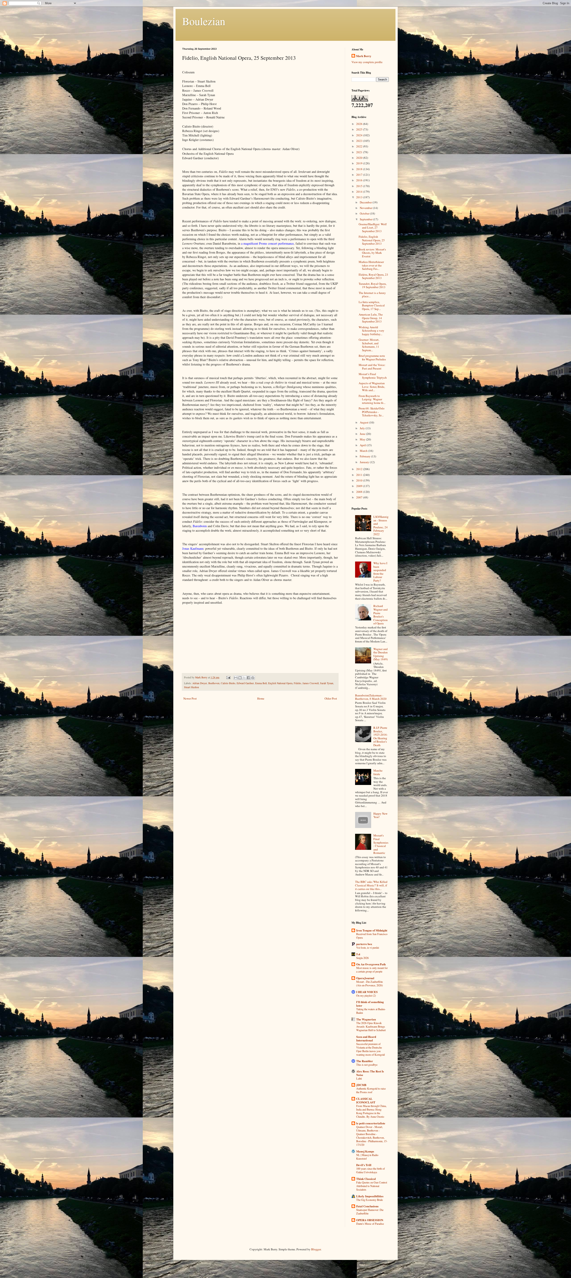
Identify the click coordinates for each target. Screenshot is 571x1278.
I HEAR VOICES (367, 992)
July (363, 428)
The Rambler (364, 1061)
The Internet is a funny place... (372, 294)
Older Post (331, 698)
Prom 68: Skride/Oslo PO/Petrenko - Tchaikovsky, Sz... (372, 411)
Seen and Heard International (366, 1038)
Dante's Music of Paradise (370, 1223)
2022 (359, 146)
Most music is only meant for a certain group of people (372, 969)
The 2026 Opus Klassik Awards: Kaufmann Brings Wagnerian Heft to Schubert (371, 1026)
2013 (359, 197)
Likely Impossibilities (369, 1196)
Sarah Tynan (326, 683)
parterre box (364, 944)
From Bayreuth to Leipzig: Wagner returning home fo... (372, 399)
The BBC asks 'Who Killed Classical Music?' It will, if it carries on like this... (371, 885)
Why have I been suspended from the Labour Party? (380, 571)
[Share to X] (244, 677)
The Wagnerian (366, 1019)
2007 (359, 497)
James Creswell (310, 683)
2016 (359, 180)
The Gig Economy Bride (369, 1200)
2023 (359, 141)
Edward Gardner (245, 683)
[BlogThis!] (240, 677)
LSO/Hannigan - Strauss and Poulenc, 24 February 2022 (381, 525)
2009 (359, 486)
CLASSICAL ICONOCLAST (365, 1100)
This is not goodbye (366, 1064)
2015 (359, 186)
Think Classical (366, 1179)
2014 (359, 192)
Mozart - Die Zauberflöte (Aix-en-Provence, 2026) (369, 983)
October (365, 213)
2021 (359, 152)
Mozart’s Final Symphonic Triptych (373, 376)
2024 (359, 135)
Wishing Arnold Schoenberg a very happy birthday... (371, 330)
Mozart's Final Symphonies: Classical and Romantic (380, 844)
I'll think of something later (370, 1004)
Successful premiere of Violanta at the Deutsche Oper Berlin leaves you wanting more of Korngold (370, 1049)
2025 (359, 129)
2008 (359, 492)
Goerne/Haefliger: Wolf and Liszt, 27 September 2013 (373, 227)
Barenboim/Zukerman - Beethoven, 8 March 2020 (371, 697)
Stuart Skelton (191, 687)
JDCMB (361, 1085)
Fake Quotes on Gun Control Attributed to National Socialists (371, 1186)
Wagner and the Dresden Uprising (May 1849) (380, 654)
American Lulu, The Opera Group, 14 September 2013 (371, 317)
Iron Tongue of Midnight (371, 930)
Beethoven (213, 683)
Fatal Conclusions (367, 1206)
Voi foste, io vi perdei (367, 947)
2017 (359, 175)
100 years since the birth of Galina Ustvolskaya (370, 1170)
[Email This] (236, 677)
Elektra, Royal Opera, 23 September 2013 (373, 276)
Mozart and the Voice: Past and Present (372, 366)
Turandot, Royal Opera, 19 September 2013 (373, 285)
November (366, 208)
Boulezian (203, 21)
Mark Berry (363, 56)
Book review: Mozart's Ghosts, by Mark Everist (372, 252)
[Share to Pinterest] (252, 677)
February (365, 456)
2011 (359, 475)
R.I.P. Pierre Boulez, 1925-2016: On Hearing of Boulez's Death (380, 736)
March (364, 451)
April (363, 445)
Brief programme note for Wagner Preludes (372, 357)
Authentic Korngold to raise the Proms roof (371, 1090)
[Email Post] (228, 677)
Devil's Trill (363, 1165)
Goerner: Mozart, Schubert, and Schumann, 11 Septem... (369, 345)
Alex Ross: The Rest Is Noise (370, 1073)
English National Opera (280, 683)
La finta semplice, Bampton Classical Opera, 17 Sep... (372, 305)
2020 (359, 158)
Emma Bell (261, 683)
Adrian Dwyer (199, 683)
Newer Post (190, 698)
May (363, 439)
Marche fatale (378, 772)
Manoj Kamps (365, 1151)
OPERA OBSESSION (369, 1220)
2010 (359, 480)
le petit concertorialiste (370, 1123)
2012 (359, 469)
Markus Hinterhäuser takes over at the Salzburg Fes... (371, 265)
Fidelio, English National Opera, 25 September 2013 (372, 240)
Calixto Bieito (228, 683)
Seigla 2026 (362, 958)
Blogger (316, 1249)
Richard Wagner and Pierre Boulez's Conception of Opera (380, 614)
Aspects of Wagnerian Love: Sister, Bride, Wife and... (372, 386)
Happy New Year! (380, 815)
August (364, 422)
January (365, 462)
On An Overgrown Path (371, 964)
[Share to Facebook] (248, 677)
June (363, 434)
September (366, 219)
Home (260, 698)
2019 (359, 163)
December (366, 202)
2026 (359, 124)
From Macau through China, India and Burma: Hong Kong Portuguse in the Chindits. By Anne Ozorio (371, 1111)
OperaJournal (365, 978)
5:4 (358, 954)
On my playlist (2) (366, 995)
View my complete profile (367, 62)
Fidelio (297, 683)
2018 (359, 169)
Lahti (359, 1078)
